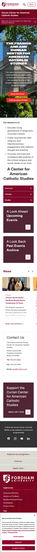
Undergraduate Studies (18, 100)
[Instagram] (15, 438)
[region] (18, 532)
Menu (31, 5)
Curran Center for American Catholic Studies (16, 14)
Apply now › (18, 468)
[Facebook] (9, 438)
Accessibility (8, 503)
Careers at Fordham (11, 496)
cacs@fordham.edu (19, 369)
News (7, 271)
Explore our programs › (18, 454)
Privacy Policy (8, 506)
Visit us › (18, 461)
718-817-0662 (15, 360)
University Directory (10, 493)
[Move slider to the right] (32, 271)
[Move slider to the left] (29, 271)
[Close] (34, 515)
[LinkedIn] (28, 438)
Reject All (18, 542)
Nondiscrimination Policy (12, 499)
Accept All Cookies (18, 548)
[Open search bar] (25, 5)
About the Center (18, 94)
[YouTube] (22, 438)
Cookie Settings (18, 536)
